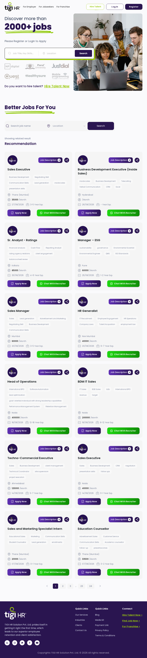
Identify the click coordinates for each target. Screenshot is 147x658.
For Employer (29, 6)
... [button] (75, 586)
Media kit (99, 620)
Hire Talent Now (56, 86)
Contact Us (81, 630)
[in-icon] (7, 642)
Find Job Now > (131, 620)
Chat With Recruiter (55, 212)
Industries (80, 620)
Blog (97, 614)
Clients (78, 625)
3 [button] (70, 586)
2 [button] (62, 586)
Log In (115, 6)
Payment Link (102, 625)
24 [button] (90, 586)
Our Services (81, 614)
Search (101, 126)
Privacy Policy (102, 630)
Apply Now (21, 212)
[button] (47, 586)
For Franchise (63, 6)
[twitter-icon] (22, 642)
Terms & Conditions (105, 635)
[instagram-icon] (14, 642)
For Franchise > (131, 626)
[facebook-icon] (29, 642)
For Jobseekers (46, 6)
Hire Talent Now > (132, 615)
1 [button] (55, 586)
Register (133, 6)
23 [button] (81, 586)
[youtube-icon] (37, 642)
